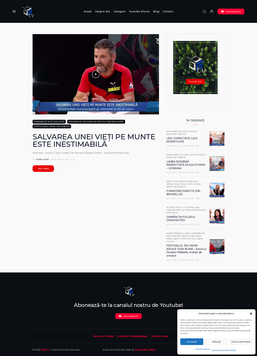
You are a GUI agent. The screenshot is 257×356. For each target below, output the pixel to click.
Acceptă (192, 341)
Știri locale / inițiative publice (52, 126)
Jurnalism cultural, (178, 155)
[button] (251, 313)
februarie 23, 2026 (60, 159)
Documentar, (174, 131)
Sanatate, (172, 181)
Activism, (187, 210)
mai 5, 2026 (171, 146)
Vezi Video (43, 168)
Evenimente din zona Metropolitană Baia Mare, (185, 236)
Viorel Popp (188, 146)
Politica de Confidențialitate (132, 336)
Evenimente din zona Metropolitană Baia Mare (96, 121)
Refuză (216, 341)
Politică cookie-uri (202, 349)
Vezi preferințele (241, 341)
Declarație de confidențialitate (224, 350)
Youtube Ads (195, 81)
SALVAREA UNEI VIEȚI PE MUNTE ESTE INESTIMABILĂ (94, 140)
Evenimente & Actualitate (49, 121)
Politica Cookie (159, 336)
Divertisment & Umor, (179, 233)
